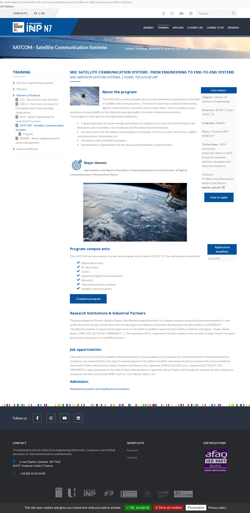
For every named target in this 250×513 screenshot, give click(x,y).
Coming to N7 (215, 27)
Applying (178, 27)
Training (163, 27)
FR (35, 13)
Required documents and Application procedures (100, 388)
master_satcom (211, 187)
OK (2, 6)
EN (42, 13)
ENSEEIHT (149, 27)
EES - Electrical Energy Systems (39, 99)
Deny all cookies (170, 507)
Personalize (196, 507)
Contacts (20, 13)
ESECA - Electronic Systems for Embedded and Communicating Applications (37, 108)
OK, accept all (139, 507)
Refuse (9, 6)
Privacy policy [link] (217, 507)
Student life (195, 27)
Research (233, 27)
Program (28, 134)
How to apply (219, 197)
